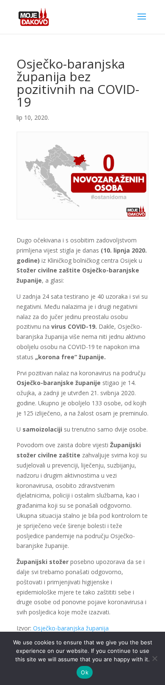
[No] (154, 658)
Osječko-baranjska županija (71, 628)
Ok (84, 672)
